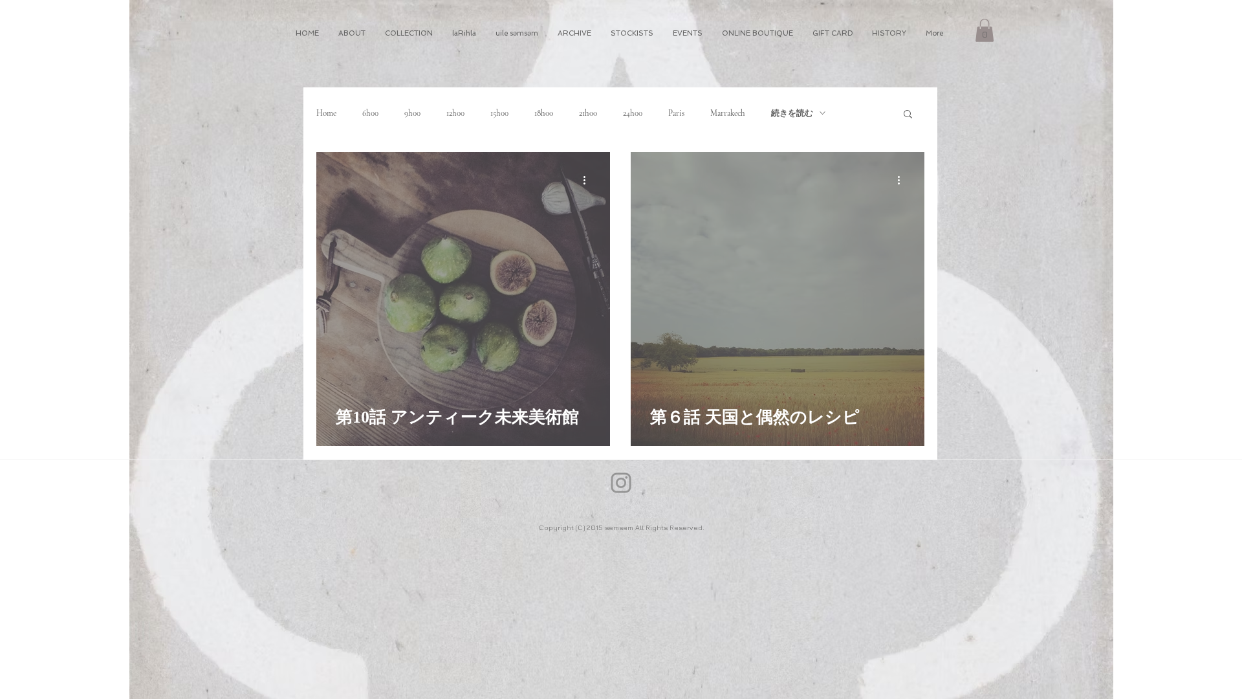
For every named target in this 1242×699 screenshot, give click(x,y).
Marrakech (727, 113)
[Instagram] (621, 482)
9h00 (412, 113)
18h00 (543, 113)
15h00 (499, 113)
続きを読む (792, 113)
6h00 (370, 113)
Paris (676, 113)
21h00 (588, 113)
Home (326, 113)
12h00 (455, 113)
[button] (984, 30)
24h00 (632, 113)
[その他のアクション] (588, 180)
